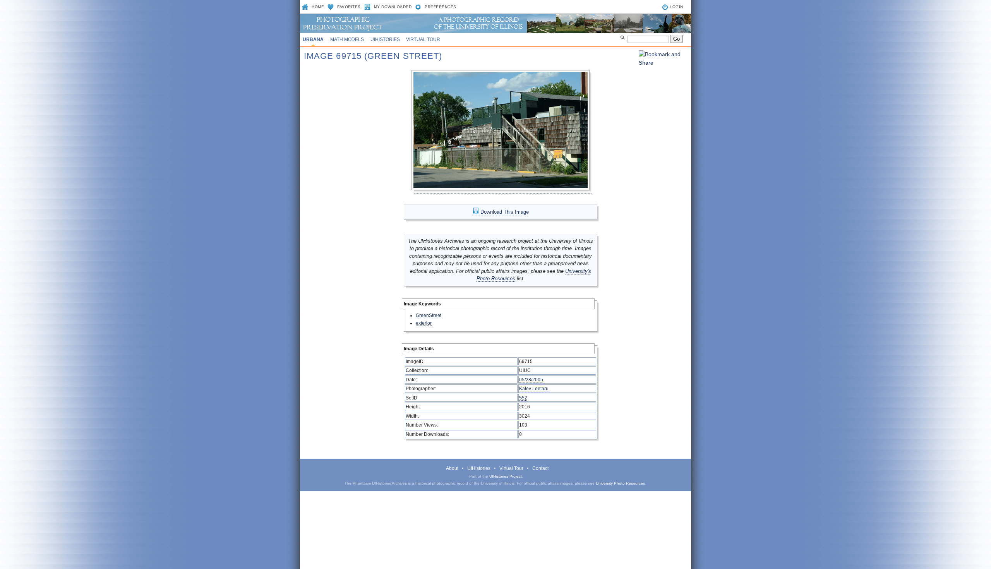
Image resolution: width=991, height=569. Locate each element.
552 (523, 397)
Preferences (440, 7)
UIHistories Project (505, 476)
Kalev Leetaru (534, 388)
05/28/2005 (531, 379)
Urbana (313, 39)
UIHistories (385, 39)
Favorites (349, 7)
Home (318, 7)
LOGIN (676, 7)
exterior (424, 323)
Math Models (347, 39)
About (452, 468)
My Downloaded (393, 7)
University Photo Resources (620, 483)
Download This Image (504, 212)
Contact (540, 468)
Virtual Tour (423, 39)
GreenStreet (428, 315)
